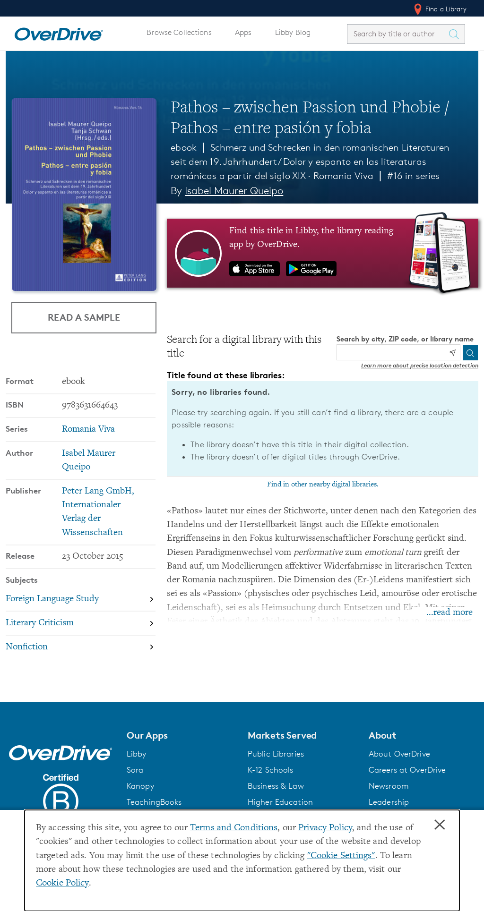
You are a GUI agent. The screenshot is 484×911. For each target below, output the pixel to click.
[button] (181, 735)
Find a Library (445, 9)
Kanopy (140, 786)
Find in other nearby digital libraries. (323, 484)
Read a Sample (84, 317)
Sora (135, 770)
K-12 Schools (270, 770)
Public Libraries (276, 753)
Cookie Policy (62, 883)
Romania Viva (343, 175)
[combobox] (397, 34)
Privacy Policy (325, 828)
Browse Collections (179, 32)
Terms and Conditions (233, 828)
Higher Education (280, 802)
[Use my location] (452, 352)
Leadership (389, 802)
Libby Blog (293, 32)
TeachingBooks (154, 802)
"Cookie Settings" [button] (341, 855)
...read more (449, 612)
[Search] (470, 352)
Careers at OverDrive (407, 770)
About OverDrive (399, 753)
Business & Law (276, 786)
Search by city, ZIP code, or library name (405, 338)
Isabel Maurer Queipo (234, 190)
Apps (243, 32)
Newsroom (389, 786)
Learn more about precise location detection (419, 365)
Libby (137, 753)
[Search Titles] (456, 34)
